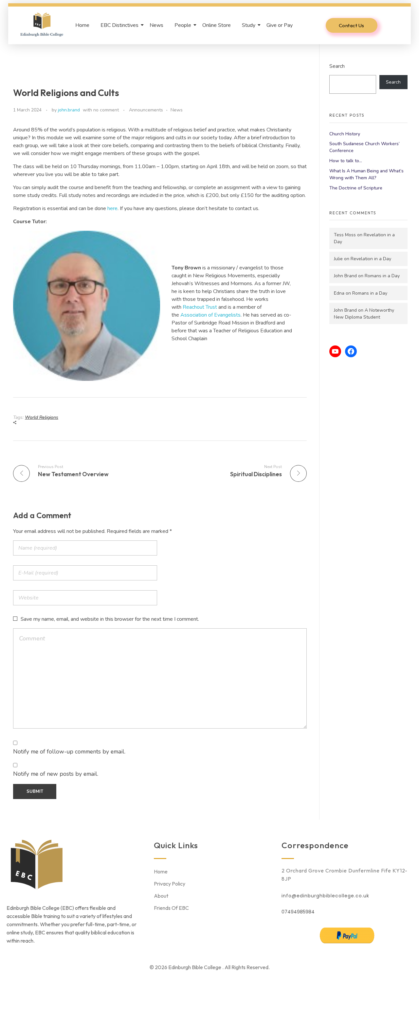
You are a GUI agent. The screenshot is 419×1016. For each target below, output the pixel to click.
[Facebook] (351, 351)
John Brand (345, 276)
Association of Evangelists (210, 315)
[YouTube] (335, 351)
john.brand (69, 110)
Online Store (216, 25)
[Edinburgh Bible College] (42, 24)
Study (248, 25)
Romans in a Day (382, 276)
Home (82, 25)
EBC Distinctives (119, 25)
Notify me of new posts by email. (55, 774)
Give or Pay (279, 25)
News (156, 25)
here (112, 208)
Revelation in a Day (371, 259)
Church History (344, 134)
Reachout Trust (200, 307)
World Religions (41, 417)
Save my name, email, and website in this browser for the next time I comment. (110, 619)
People (182, 25)
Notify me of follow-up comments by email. (69, 751)
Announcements (146, 110)
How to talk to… (345, 161)
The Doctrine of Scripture (355, 188)
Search (337, 66)
